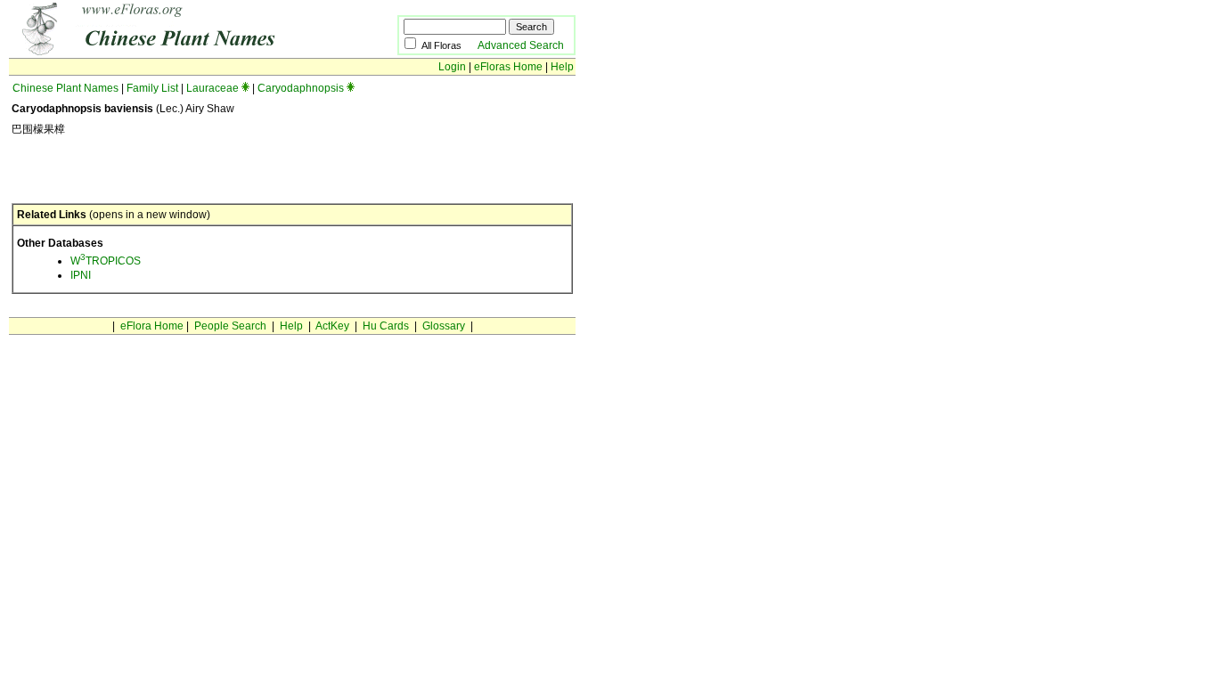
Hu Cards (386, 326)
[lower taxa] (245, 88)
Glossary (443, 326)
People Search (230, 326)
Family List (152, 88)
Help (562, 67)
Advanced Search (521, 45)
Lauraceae (212, 88)
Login (452, 67)
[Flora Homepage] (176, 51)
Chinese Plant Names (65, 88)
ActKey (332, 326)
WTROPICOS (105, 261)
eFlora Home (152, 326)
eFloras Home (508, 67)
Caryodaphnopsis (300, 88)
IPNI (80, 275)
